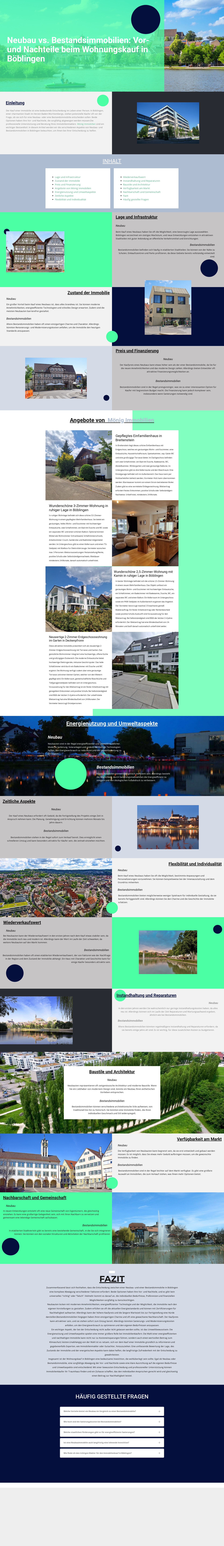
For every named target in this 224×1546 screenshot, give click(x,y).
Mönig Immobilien (86, 124)
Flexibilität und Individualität (70, 199)
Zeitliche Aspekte (64, 195)
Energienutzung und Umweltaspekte (75, 192)
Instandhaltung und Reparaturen (141, 180)
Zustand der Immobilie (67, 180)
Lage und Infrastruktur (68, 177)
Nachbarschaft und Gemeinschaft (142, 192)
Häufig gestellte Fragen (136, 199)
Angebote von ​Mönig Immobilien (73, 188)
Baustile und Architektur (136, 184)
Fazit (125, 195)
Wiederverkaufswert (134, 177)
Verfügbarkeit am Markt (136, 188)
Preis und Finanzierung (67, 184)
